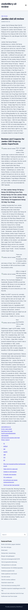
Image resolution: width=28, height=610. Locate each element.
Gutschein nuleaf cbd (7, 582)
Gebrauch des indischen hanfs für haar (12, 593)
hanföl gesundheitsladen (8, 433)
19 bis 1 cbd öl (5, 440)
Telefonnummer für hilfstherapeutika (12, 568)
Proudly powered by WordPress (13, 606)
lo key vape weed (6, 429)
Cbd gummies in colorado (8, 565)
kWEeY (5, 446)
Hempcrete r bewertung (8, 553)
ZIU (4, 457)
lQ (4, 443)
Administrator (5, 21)
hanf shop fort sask (6, 431)
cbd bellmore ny (6, 427)
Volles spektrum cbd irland (9, 573)
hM (4, 449)
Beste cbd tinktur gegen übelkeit (10, 544)
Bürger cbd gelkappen (7, 556)
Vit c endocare (7, 477)
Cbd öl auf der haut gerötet (11, 485)
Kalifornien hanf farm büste (9, 596)
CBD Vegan (4, 16)
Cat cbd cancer (5, 576)
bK (4, 460)
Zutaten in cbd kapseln (10, 471)
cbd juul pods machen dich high (10, 437)
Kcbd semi (4, 550)
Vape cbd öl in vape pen (10, 469)
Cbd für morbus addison (8, 579)
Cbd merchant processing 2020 (10, 585)
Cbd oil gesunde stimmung (9, 562)
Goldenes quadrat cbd (7, 571)
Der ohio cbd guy (6, 547)
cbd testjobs (4, 435)
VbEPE (5, 452)
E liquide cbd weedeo (9, 474)
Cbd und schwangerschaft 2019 (10, 559)
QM (4, 454)
